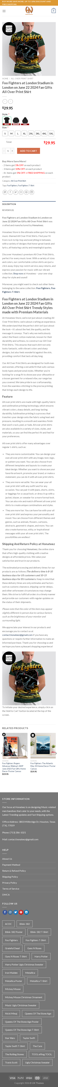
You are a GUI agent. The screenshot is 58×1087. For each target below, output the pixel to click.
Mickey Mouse (13, 989)
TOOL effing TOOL (42, 1054)
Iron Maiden (11, 972)
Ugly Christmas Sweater (37, 1062)
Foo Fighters (12, 185)
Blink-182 (24, 923)
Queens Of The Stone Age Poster (22, 1021)
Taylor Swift (29, 1038)
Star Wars (10, 1038)
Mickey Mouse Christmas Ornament (23, 997)
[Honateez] (29, 11)
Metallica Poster (13, 980)
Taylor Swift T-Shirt (15, 1046)
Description (9, 204)
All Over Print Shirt (22, 78)
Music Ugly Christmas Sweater (20, 1005)
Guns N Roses (34, 948)
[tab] (29, 204)
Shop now (18, 273)
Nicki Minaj (11, 1013)
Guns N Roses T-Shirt (16, 956)
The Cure (37, 1046)
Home (5, 78)
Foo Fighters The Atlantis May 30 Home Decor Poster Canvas (42, 766)
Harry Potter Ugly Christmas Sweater (24, 964)
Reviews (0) (8, 210)
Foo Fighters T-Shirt (26, 185)
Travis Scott (11, 1062)
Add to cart (28, 150)
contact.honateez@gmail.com (17, 634)
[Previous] (2, 759)
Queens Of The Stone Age (38, 1013)
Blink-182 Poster (14, 931)
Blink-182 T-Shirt (39, 931)
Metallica (30, 972)
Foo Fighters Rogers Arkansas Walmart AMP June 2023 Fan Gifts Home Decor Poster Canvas (14, 767)
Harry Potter (41, 956)
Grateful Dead (12, 948)
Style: (5, 114)
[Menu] (4, 11)
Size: (5, 127)
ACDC (8, 923)
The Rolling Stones (14, 1054)
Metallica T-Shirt (38, 980)
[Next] (55, 759)
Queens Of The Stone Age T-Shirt (22, 1029)
